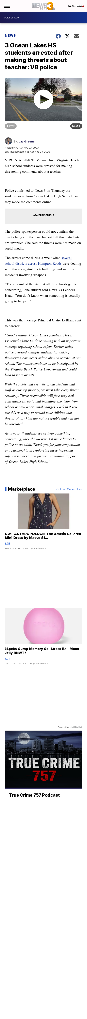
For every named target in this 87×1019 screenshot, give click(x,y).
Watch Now (75, 6)
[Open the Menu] (7, 6)
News (10, 35)
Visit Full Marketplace (69, 489)
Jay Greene (27, 141)
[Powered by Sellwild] (76, 727)
